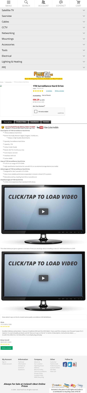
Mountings (8, 38)
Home (1, 82)
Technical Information (22, 363)
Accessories (8, 44)
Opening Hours (39, 366)
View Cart (53, 371)
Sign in (4, 362)
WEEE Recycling (39, 377)
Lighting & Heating (12, 61)
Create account (7, 364)
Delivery (36, 368)
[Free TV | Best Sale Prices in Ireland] (43, 74)
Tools (4, 50)
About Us (37, 362)
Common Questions (21, 368)
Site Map (53, 369)
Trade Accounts (55, 366)
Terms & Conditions (40, 371)
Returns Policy (38, 369)
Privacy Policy (38, 373)
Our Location (38, 364)
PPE (4, 67)
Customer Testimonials (54, 363)
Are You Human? (38, 106)
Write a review (59, 91)
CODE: (34, 88)
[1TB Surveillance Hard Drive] (16, 100)
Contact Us (21, 366)
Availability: (37, 96)
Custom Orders (55, 368)
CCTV (4, 27)
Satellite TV (8, 10)
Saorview (7, 15)
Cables (5, 21)
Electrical (6, 55)
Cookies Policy (38, 375)
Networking (8, 33)
